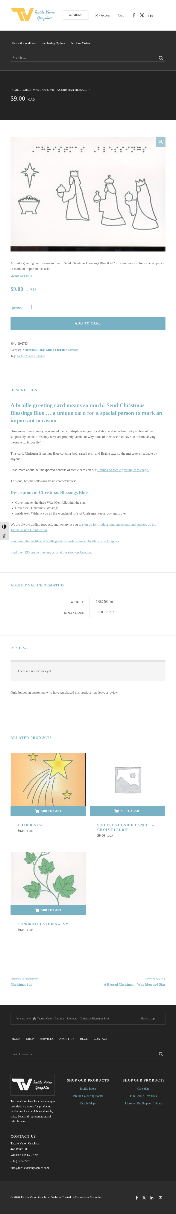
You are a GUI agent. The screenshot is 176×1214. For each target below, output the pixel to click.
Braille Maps (88, 1103)
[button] (160, 142)
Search (160, 1054)
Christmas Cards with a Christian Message (55, 89)
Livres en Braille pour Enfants (143, 1103)
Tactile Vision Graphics (31, 356)
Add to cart (88, 323)
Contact (101, 1038)
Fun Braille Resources (143, 1096)
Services (46, 1038)
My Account (103, 15)
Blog (84, 1038)
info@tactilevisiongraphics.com (30, 1167)
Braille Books (88, 1088)
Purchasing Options (53, 43)
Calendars (143, 1088)
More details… (23, 276)
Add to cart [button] (51, 810)
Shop (30, 1038)
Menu (77, 14)
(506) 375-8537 (20, 1161)
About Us (66, 1038)
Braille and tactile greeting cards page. (123, 470)
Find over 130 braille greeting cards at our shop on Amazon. (51, 552)
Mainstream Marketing (88, 1197)
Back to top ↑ (149, 1018)
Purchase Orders (80, 43)
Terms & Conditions (24, 43)
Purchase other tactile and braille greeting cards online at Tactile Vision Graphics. (65, 541)
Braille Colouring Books (88, 1096)
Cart (121, 15)
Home (15, 89)
